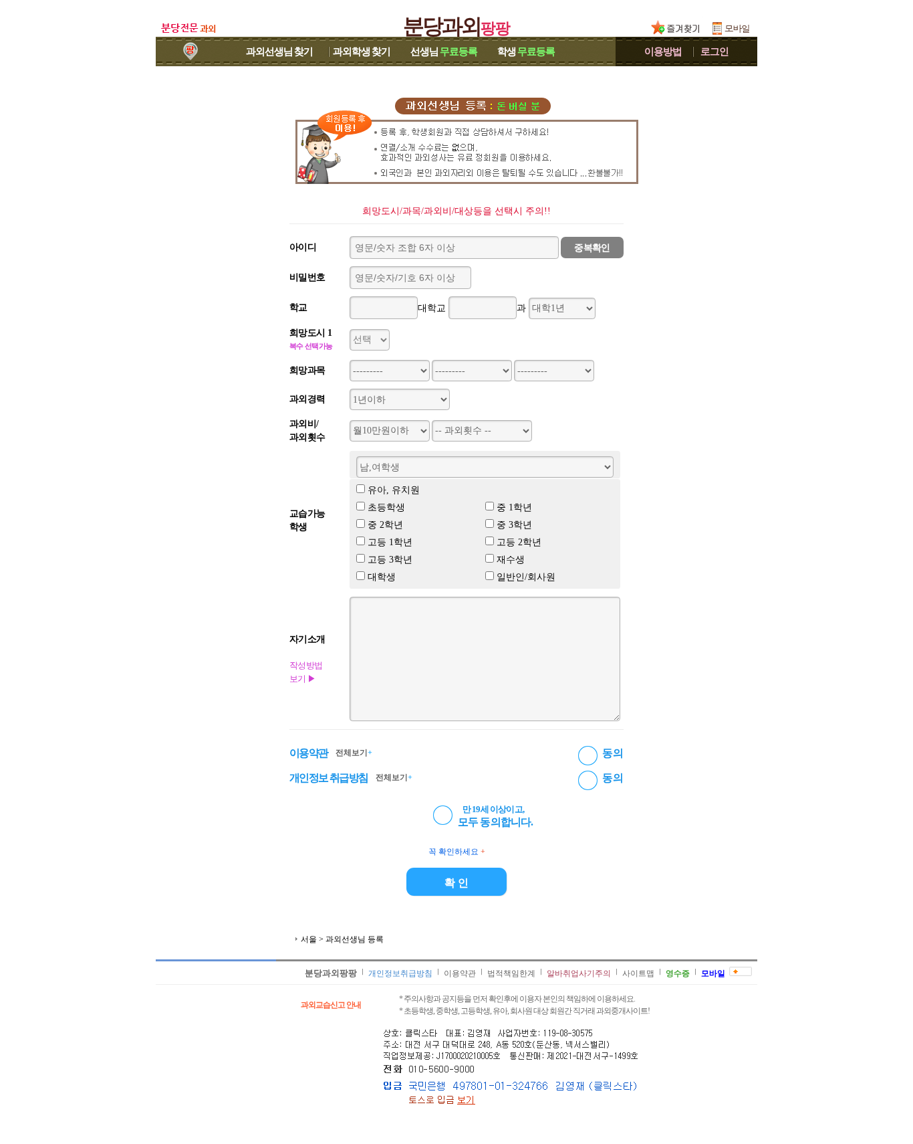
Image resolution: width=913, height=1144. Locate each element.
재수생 (511, 560)
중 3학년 (514, 525)
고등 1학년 (390, 542)
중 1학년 (514, 507)
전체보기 (354, 752)
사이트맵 (638, 973)
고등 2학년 (519, 542)
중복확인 (592, 248)
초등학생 (386, 507)
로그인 (714, 51)
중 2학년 (385, 525)
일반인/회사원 (526, 577)
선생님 (443, 51)
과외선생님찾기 (279, 51)
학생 (526, 51)
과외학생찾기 (361, 51)
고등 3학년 (390, 560)
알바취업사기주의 (579, 973)
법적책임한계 (511, 973)
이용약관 (460, 973)
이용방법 (663, 51)
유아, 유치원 (394, 490)
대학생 (382, 577)
